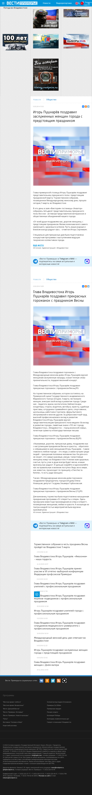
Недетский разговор (10, 725)
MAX (72, 258)
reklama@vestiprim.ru (10, 778)
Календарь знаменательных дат (58, 719)
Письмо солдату (52, 712)
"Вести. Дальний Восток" (11, 709)
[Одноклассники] (86, 106)
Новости (46, 3)
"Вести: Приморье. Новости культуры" (16, 715)
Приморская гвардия (54, 709)
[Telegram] (88, 106)
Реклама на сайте (45, 776)
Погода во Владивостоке (15, 7)
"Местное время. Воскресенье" (13, 705)
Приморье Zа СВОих (54, 705)
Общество (51, 99)
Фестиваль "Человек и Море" (12, 722)
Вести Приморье (22, 3)
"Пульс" (5, 719)
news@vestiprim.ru (57, 767)
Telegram (63, 258)
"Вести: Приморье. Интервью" (13, 712)
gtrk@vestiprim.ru (8, 769)
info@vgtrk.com (37, 755)
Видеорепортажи (64, 3)
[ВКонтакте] (83, 106)
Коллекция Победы (53, 715)
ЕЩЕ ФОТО (38, 245)
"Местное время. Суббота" (12, 702)
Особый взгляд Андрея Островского (59, 702)
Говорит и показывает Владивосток (59, 722)
